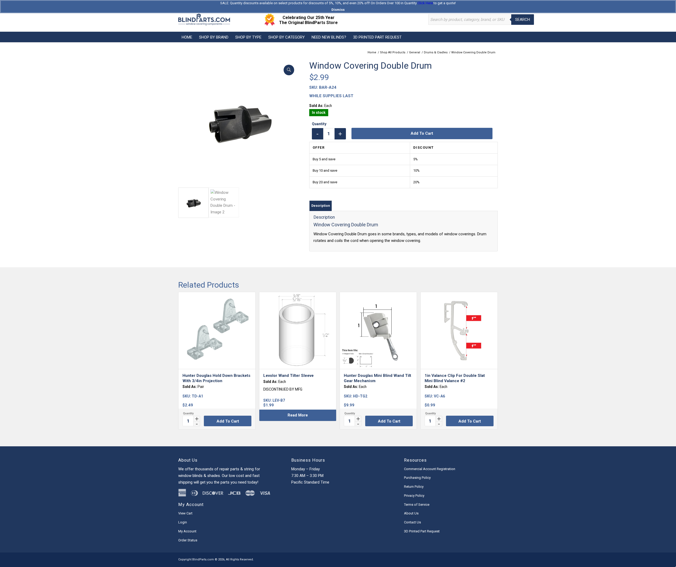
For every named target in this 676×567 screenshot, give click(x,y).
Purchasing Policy (417, 478)
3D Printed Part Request (422, 531)
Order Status (187, 540)
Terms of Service (416, 505)
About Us (411, 513)
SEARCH (522, 19)
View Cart (185, 513)
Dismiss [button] (338, 10)
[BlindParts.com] (204, 19)
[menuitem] (187, 37)
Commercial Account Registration (429, 469)
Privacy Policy (414, 496)
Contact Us (412, 522)
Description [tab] (320, 206)
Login (182, 522)
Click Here (425, 3)
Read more (298, 415)
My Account (187, 531)
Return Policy (414, 487)
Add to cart (422, 133)
